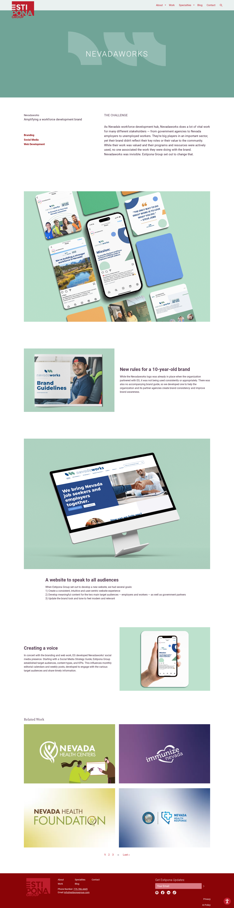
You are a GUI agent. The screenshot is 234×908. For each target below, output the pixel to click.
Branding (29, 135)
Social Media (31, 139)
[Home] (38, 887)
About (159, 5)
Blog (199, 5)
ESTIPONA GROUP (23, 5)
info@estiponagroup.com (76, 892)
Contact (211, 5)
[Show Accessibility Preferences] (227, 901)
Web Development (34, 144)
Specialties (185, 5)
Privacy (207, 899)
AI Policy (206, 905)
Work (172, 5)
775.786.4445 (81, 889)
